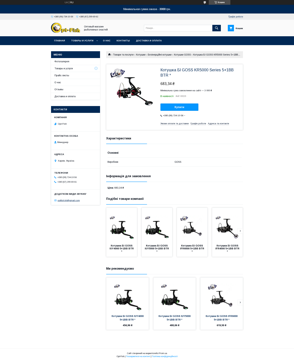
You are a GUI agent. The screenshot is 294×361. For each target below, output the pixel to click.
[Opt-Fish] (65, 31)
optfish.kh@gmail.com (69, 200)
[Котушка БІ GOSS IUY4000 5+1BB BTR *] (121, 225)
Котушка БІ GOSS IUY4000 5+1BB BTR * (122, 248)
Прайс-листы (61, 75)
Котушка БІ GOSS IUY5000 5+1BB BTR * (157, 248)
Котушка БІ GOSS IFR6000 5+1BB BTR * (192, 248)
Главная (59, 40)
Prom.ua (163, 353)
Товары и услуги (82, 40)
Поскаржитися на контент (138, 356)
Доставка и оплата (149, 40)
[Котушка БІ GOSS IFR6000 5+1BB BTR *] (192, 225)
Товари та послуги (123, 54)
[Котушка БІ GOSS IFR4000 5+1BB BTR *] (227, 225)
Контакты (123, 40)
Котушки (140, 54)
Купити (179, 107)
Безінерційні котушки (160, 54)
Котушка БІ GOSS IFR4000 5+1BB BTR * (227, 248)
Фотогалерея (61, 61)
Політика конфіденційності (165, 356)
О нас (106, 40)
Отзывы (58, 89)
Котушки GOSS (182, 54)
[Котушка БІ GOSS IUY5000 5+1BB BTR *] (157, 225)
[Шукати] (216, 28)
